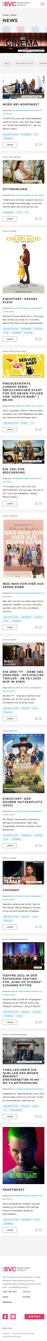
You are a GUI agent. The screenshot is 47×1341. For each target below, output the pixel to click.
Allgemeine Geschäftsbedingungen (23, 1333)
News (5, 1297)
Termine (8, 138)
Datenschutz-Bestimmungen (12, 1336)
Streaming (16, 1110)
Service (26, 1291)
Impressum (6, 1333)
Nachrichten (24, 63)
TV (36, 134)
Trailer (28, 333)
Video (19, 1016)
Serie (24, 423)
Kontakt (26, 1297)
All (7, 63)
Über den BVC (10, 1291)
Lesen (10, 145)
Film (19, 212)
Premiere (26, 134)
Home (6, 15)
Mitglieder (7, 1302)
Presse (38, 329)
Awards (25, 1012)
